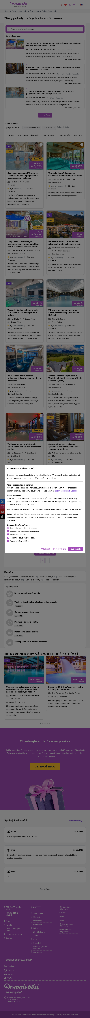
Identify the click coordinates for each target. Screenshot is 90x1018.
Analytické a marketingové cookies (24, 531)
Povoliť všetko (75, 548)
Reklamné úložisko (18, 534)
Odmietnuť (45, 548)
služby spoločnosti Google (66, 490)
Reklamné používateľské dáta (22, 537)
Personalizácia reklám (19, 541)
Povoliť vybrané (59, 548)
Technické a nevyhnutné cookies (23, 528)
